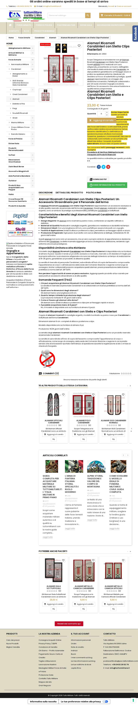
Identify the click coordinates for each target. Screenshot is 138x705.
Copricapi (17, 89)
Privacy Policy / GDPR (48, 643)
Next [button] (127, 455)
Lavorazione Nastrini (47, 664)
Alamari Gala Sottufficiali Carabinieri (54, 588)
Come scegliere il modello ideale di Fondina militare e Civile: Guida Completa (118, 484)
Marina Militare (17, 122)
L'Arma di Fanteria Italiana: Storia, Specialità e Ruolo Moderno (72, 484)
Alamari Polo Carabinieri (83, 421)
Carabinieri (16, 69)
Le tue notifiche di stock (81, 664)
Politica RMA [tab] (93, 192)
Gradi (15, 118)
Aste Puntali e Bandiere (19, 176)
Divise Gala (86, 25)
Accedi (111, 6)
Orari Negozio (45, 685)
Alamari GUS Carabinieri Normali (113, 421)
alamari (90, 79)
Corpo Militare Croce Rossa (20, 128)
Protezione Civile (46, 675)
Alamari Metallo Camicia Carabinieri (83, 587)
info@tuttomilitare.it (52, 6)
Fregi (15, 108)
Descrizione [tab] (46, 192)
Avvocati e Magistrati (18, 171)
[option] (52, 501)
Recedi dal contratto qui (69, 623)
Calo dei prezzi (13, 640)
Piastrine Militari (66, 25)
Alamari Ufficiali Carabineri (54, 421)
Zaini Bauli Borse (16, 166)
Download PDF (98, 179)
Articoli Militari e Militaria (16, 54)
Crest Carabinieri (20, 94)
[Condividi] (99, 167)
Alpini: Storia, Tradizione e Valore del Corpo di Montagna (95, 481)
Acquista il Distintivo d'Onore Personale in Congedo (18, 281)
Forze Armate (24, 25)
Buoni (73, 654)
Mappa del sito (45, 682)
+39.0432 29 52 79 (24, 6)
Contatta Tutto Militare (48, 678)
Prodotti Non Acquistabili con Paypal (16, 187)
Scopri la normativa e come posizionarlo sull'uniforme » (20, 285)
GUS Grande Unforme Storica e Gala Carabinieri (20, 82)
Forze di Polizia (44, 25)
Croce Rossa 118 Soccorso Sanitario (17, 200)
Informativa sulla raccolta (43, 701)
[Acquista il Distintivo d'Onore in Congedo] (20, 245)
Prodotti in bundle (44, 31)
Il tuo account (80, 633)
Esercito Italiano (18, 134)
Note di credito (77, 647)
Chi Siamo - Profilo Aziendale (51, 650)
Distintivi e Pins (19, 103)
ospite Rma (76, 668)
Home (9, 43)
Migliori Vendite (13, 647)
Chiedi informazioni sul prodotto (107, 185)
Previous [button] (123, 455)
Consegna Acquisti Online (50, 640)
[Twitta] (103, 167)
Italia (11, 194)
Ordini (73, 643)
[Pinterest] (108, 167)
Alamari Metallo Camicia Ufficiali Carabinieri (113, 588)
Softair (11, 155)
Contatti (14, 31)
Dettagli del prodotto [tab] (69, 192)
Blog (26, 31)
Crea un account (124, 6)
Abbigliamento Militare (19, 48)
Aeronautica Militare (20, 64)
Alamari (16, 99)
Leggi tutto (48, 537)
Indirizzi (74, 650)
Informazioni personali (81, 640)
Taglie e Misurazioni (47, 661)
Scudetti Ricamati (20, 113)
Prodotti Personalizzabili (15, 149)
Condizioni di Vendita (48, 647)
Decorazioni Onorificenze (111, 25)
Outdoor (12, 180)
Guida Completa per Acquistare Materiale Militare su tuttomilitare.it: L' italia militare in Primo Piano (52, 486)
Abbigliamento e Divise (20, 75)
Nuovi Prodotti (12, 643)
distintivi (96, 64)
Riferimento (92, 54)
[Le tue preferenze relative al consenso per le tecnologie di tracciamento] (133, 700)
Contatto (109, 633)
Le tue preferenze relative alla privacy (81, 701)
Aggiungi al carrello (101, 120)
